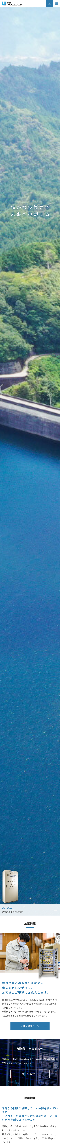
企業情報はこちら (30, 1026)
